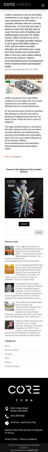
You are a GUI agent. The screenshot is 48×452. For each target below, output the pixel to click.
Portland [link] (8, 362)
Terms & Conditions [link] (28, 439)
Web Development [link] (17, 450)
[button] (43, 5)
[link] (24, 253)
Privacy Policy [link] (11, 439)
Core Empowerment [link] (16, 69)
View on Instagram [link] (13, 157)
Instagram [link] (9, 354)
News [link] (7, 358)
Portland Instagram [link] (12, 366)
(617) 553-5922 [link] (17, 416)
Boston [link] (7, 346)
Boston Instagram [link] (12, 350)
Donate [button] (24, 224)
